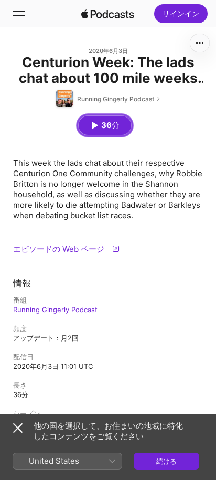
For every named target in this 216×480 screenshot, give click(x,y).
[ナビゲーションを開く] (18, 13)
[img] (107, 13)
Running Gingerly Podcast (55, 309)
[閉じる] (18, 428)
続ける (166, 461)
